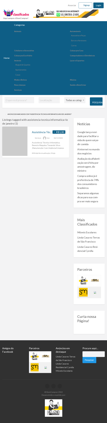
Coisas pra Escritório (23, 56)
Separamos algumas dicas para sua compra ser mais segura (88, 197)
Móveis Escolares (86, 232)
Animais (17, 31)
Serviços (18, 90)
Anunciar (71, 5)
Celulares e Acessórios (24, 51)
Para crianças (19, 85)
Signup (86, 5)
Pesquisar (97, 102)
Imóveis (17, 61)
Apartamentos (20, 70)
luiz (48, 138)
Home (6, 58)
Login (98, 5)
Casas (17, 75)
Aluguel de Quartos (22, 65)
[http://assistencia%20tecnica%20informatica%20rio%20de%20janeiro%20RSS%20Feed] (19, 123)
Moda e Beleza (20, 80)
